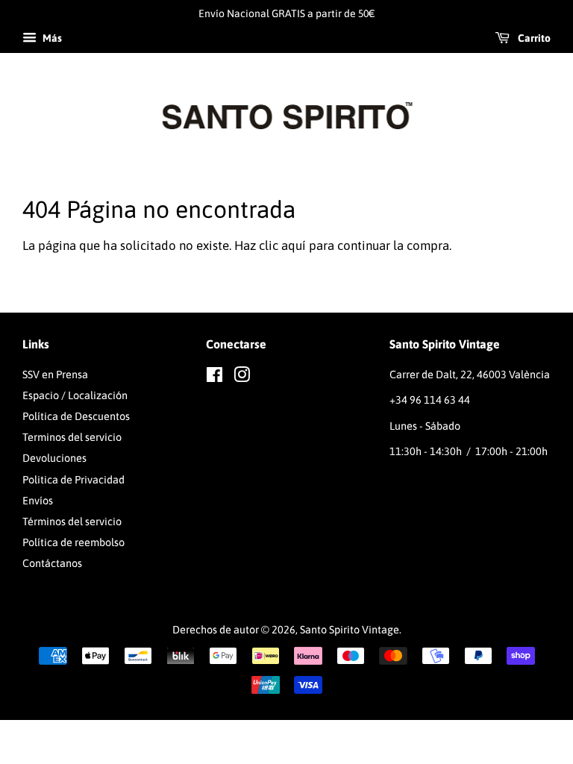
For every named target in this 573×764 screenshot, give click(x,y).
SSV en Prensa (55, 375)
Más (51, 38)
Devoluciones (54, 458)
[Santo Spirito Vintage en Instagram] (242, 377)
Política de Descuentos (76, 416)
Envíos (37, 501)
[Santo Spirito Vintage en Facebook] (214, 377)
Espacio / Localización (75, 395)
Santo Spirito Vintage (349, 630)
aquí (293, 245)
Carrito (533, 38)
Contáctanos (52, 563)
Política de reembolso (73, 542)
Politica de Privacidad (73, 480)
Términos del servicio (72, 521)
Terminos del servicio (72, 437)
